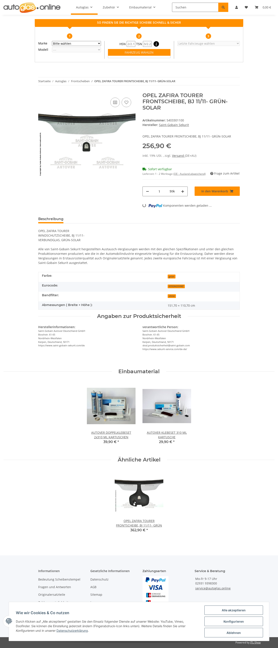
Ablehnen (234, 633)
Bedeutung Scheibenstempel (59, 579)
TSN (139, 44)
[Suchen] (223, 7)
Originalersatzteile (51, 594)
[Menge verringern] (147, 191)
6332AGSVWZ (176, 286)
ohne (172, 296)
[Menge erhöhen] (182, 191)
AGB (93, 587)
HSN (123, 44)
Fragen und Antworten (54, 587)
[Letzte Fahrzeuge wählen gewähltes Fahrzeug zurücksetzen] (208, 43)
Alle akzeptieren (234, 610)
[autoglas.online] (31, 7)
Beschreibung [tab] (50, 219)
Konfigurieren (233, 621)
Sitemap (96, 594)
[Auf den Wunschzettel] (126, 102)
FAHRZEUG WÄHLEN (139, 52)
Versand (178, 156)
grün (171, 276)
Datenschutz (99, 579)
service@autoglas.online (213, 588)
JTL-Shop (255, 642)
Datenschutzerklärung (72, 630)
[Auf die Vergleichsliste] (115, 102)
